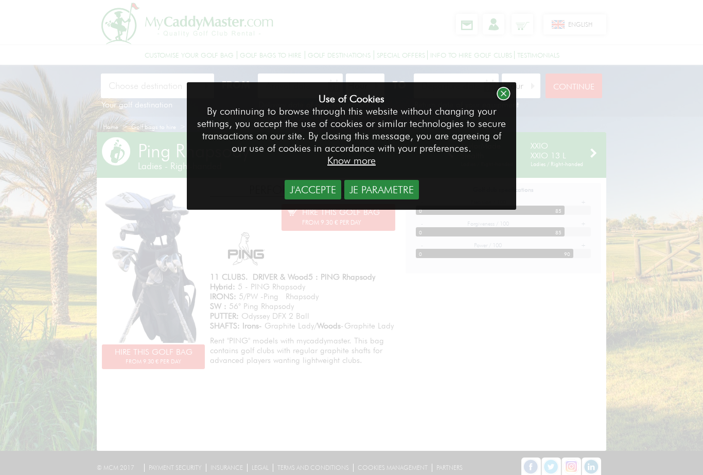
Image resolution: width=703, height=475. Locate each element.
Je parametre (381, 190)
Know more (351, 160)
